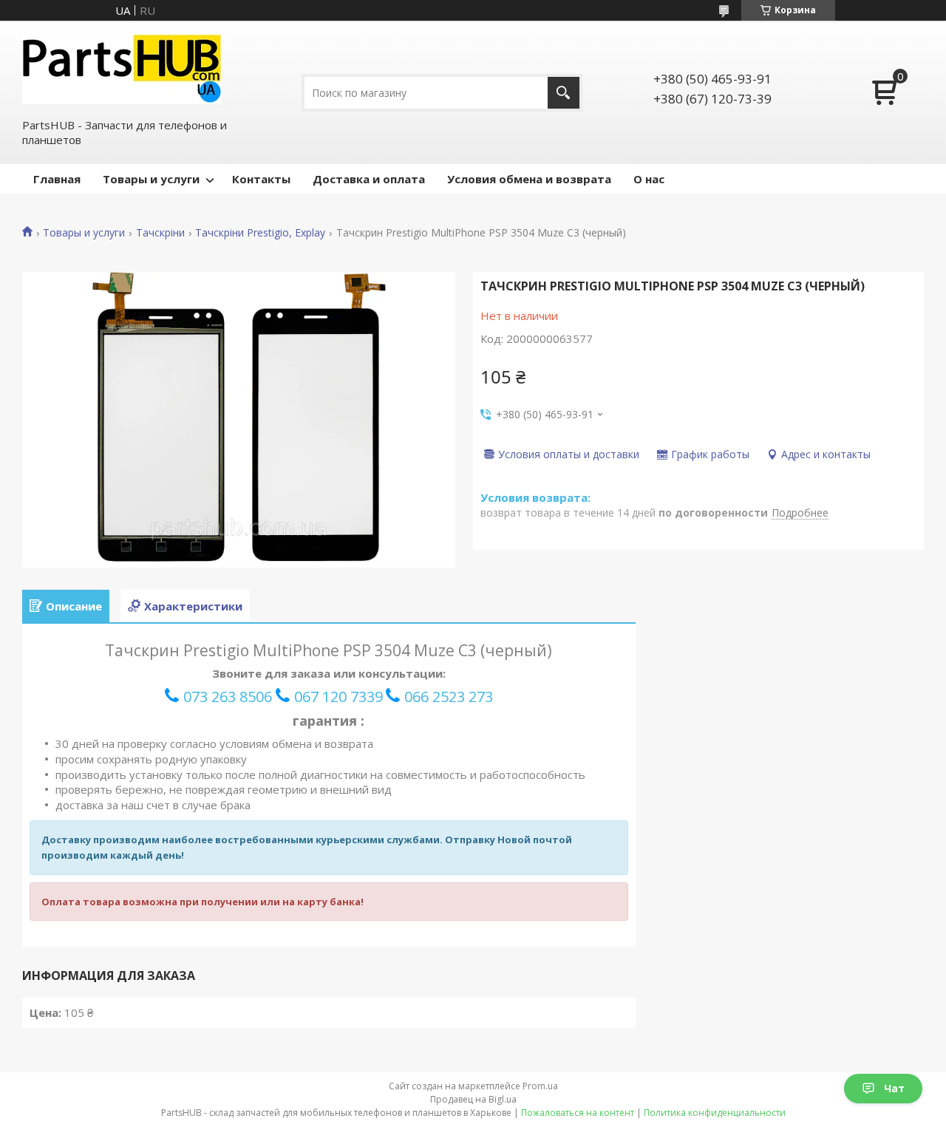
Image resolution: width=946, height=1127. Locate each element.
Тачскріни (160, 232)
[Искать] (563, 93)
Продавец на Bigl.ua (473, 1099)
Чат (894, 1088)
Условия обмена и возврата (529, 178)
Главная (57, 178)
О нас (648, 178)
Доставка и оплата (369, 178)
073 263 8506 (227, 696)
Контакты (261, 178)
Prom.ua (540, 1086)
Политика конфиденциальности (715, 1112)
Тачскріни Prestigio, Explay (260, 232)
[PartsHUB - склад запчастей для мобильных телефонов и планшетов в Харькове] (122, 68)
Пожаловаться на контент (577, 1112)
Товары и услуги (151, 178)
